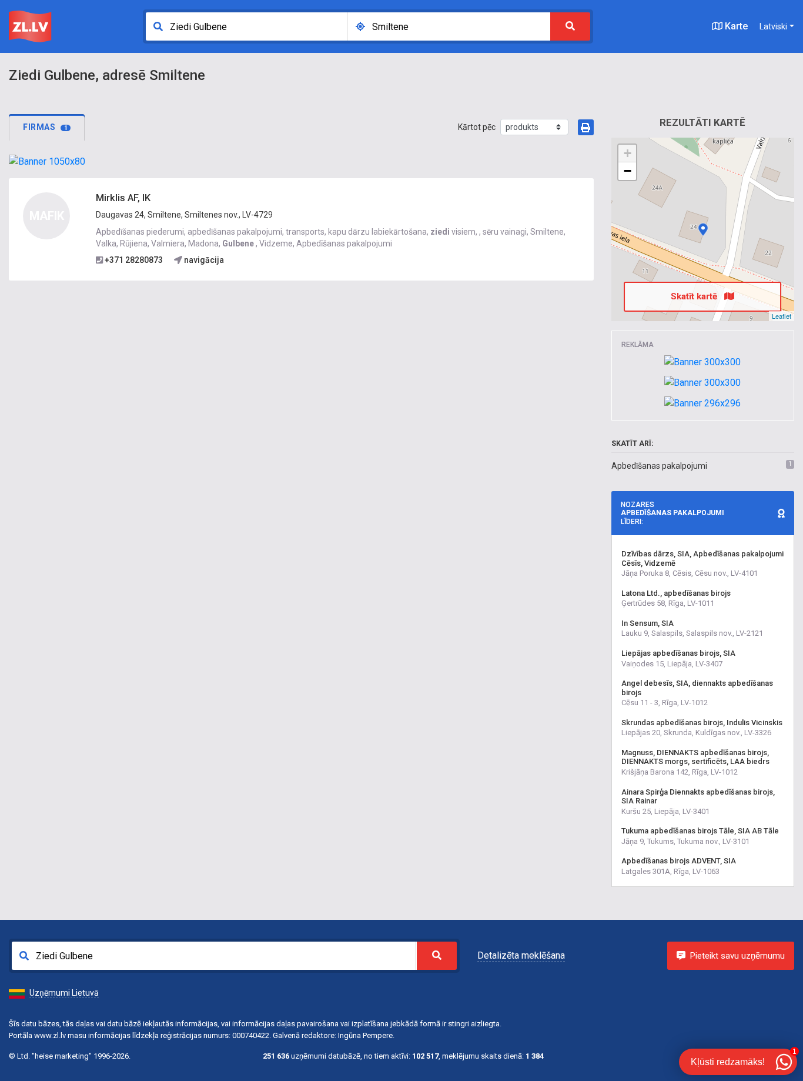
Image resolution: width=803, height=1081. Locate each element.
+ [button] (627, 153)
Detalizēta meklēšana (521, 955)
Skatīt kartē (695, 296)
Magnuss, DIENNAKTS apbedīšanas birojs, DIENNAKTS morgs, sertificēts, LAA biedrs (695, 757)
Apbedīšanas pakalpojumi (659, 466)
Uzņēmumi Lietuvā (64, 992)
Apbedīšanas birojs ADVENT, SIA (678, 860)
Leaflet (781, 316)
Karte (735, 26)
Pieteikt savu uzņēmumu (737, 955)
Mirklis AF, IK (123, 197)
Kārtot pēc (477, 127)
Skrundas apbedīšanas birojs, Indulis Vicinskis (701, 722)
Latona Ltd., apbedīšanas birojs (676, 593)
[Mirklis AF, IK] (703, 229)
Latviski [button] (773, 26)
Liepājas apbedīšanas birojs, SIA (678, 653)
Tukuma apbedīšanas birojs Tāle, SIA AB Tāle (700, 830)
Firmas (45, 127)
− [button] (627, 171)
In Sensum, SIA (647, 623)
